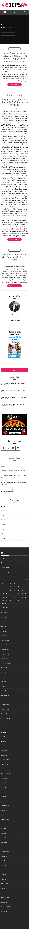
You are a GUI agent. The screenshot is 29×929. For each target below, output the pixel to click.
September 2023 (5, 773)
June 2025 (3, 677)
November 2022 (5, 819)
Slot (17, 49)
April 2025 (3, 686)
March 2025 (4, 691)
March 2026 (4, 635)
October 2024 (4, 713)
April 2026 (3, 631)
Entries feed (4, 563)
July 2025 (3, 672)
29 (10, 600)
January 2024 (4, 755)
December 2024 (5, 704)
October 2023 (4, 769)
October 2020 (4, 902)
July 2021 (3, 861)
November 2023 (5, 764)
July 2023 (3, 782)
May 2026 (3, 626)
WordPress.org (5, 572)
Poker (2, 529)
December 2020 (5, 893)
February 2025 (5, 695)
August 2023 (4, 778)
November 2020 (5, 897)
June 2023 (3, 787)
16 (14, 593)
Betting (17, 95)
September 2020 (5, 906)
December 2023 (5, 759)
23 (14, 597)
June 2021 (3, 865)
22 (10, 597)
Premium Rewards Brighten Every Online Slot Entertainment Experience (12, 490)
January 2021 (4, 888)
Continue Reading (14, 84)
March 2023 (4, 801)
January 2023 (4, 810)
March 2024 (4, 746)
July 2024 (3, 727)
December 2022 (5, 815)
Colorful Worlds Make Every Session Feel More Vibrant (13, 384)
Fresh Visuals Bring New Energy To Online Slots (13, 391)
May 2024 (3, 736)
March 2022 (4, 838)
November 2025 (5, 654)
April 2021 (3, 874)
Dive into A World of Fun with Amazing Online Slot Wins (14, 257)
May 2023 (3, 792)
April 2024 (3, 741)
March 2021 (4, 879)
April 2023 (3, 796)
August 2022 (4, 828)
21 (7, 597)
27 (3, 600)
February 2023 (5, 805)
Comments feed (5, 567)
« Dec (2, 603)
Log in (2, 558)
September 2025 (5, 663)
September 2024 (5, 718)
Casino (3, 510)
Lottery (3, 524)
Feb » (6, 603)
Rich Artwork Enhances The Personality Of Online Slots (13, 398)
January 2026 (4, 645)
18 (22, 593)
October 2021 (4, 856)
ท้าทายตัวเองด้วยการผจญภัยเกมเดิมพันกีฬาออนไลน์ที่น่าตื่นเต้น (14, 102)
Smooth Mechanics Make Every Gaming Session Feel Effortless (12, 405)
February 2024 (5, 750)
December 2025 (5, 649)
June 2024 (3, 732)
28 (7, 600)
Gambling (3, 520)
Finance (3, 515)
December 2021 (5, 851)
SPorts (3, 538)
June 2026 (3, 622)
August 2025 (4, 668)
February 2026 (5, 640)
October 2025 (4, 658)
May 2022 (3, 833)
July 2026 (3, 617)
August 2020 (4, 911)
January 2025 (4, 700)
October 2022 (4, 824)
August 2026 (4, 612)
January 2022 (4, 847)
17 (18, 593)
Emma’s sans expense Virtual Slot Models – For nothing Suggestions (14, 56)
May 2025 (3, 681)
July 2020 (3, 916)
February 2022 (5, 842)
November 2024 (5, 709)
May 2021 (3, 870)
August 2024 (4, 723)
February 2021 (5, 884)
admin (23, 61)
